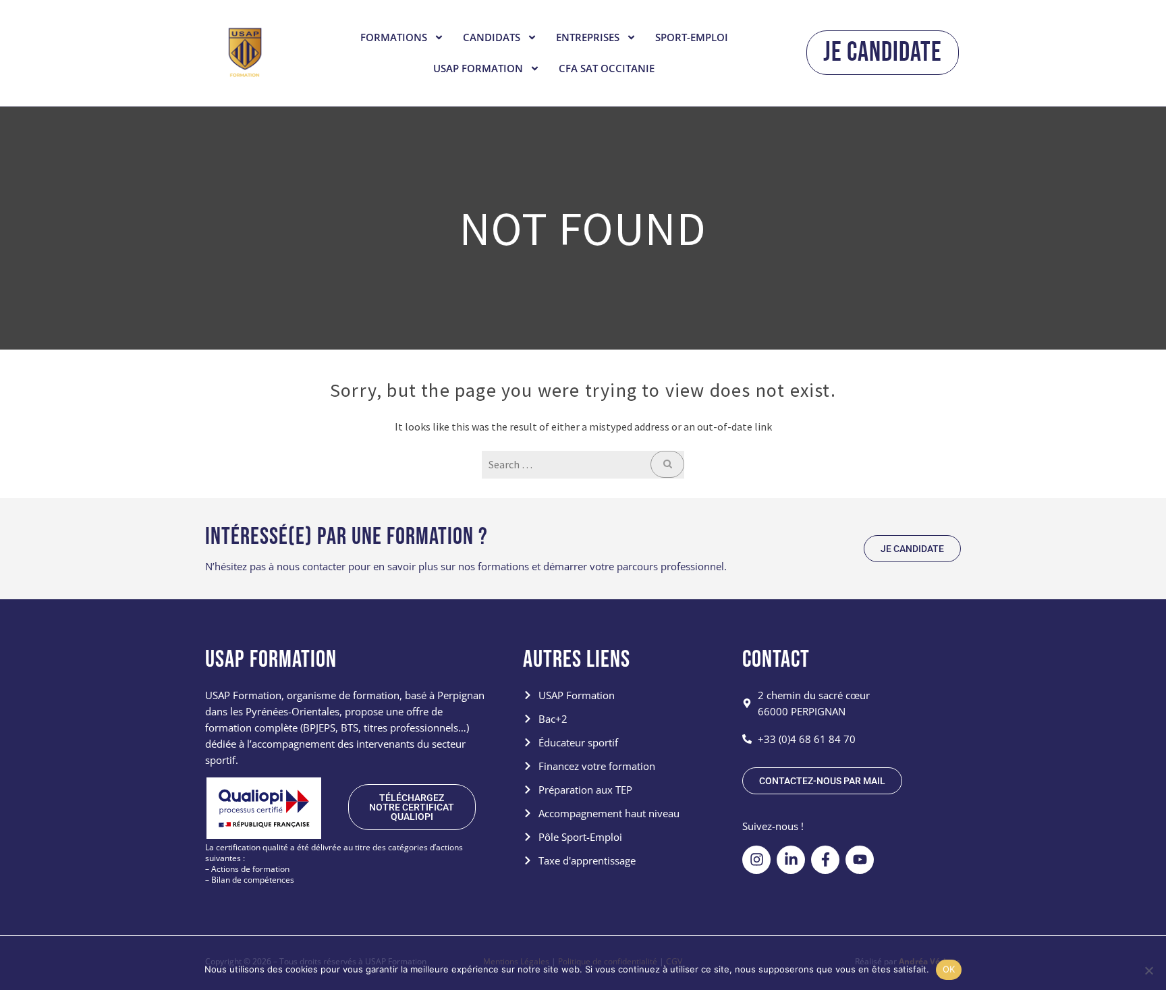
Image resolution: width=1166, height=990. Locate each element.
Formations (393, 37)
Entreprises (587, 37)
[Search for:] (583, 464)
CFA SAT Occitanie (607, 68)
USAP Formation (478, 68)
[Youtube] (859, 860)
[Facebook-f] (825, 860)
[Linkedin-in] (791, 860)
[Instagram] (756, 860)
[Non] (1148, 970)
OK (949, 969)
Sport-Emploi (691, 37)
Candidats (491, 37)
